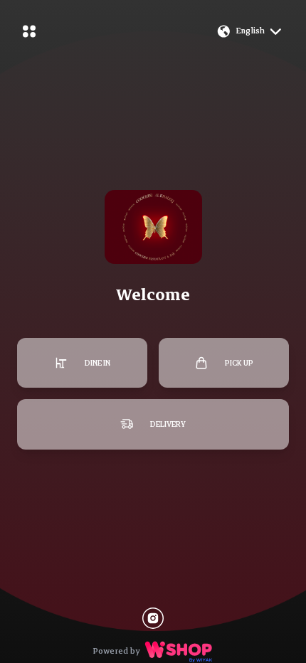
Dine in (97, 362)
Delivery (168, 424)
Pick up (239, 362)
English (250, 31)
